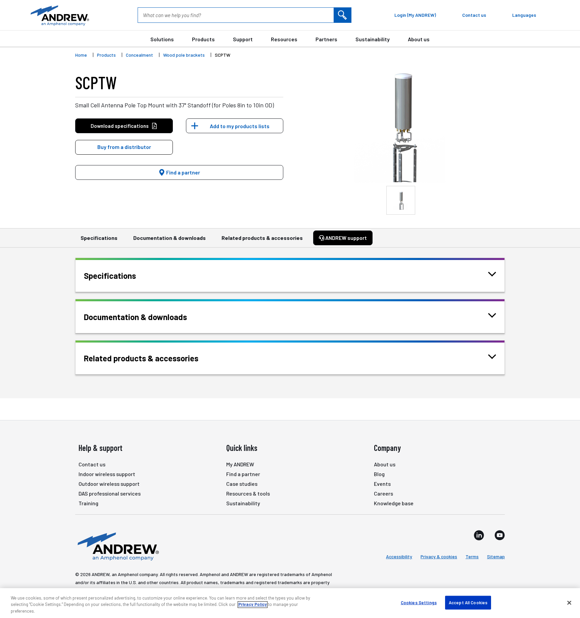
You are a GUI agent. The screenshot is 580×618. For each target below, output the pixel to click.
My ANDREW (240, 464)
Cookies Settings (419, 602)
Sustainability (372, 39)
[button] (124, 147)
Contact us (92, 464)
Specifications (99, 238)
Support (243, 39)
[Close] (569, 602)
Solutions (162, 39)
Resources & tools (248, 493)
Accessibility (399, 556)
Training (88, 503)
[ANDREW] (59, 15)
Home (81, 55)
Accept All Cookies (468, 602)
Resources (284, 39)
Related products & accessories (262, 238)
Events (382, 483)
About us (419, 39)
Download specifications (120, 126)
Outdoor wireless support (109, 483)
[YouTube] (499, 535)
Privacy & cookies (439, 556)
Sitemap (496, 556)
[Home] (117, 546)
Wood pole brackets (184, 55)
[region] (290, 603)
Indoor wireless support (107, 474)
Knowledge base (394, 503)
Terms (472, 556)
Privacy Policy (252, 604)
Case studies (241, 483)
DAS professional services (110, 493)
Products (203, 39)
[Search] (342, 15)
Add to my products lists (240, 126)
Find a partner (182, 172)
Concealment (139, 55)
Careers (383, 493)
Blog (379, 474)
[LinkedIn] (479, 535)
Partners (326, 39)
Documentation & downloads (169, 238)
